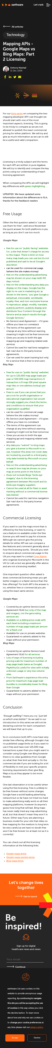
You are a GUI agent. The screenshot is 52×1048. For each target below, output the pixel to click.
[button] (46, 5)
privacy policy (36, 1027)
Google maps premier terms (20, 857)
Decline (37, 1038)
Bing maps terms (15, 861)
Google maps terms (16, 854)
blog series (17, 114)
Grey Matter (40, 557)
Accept (15, 1038)
